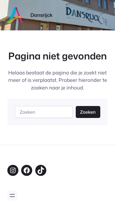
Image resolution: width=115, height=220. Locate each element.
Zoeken (88, 112)
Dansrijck (41, 14)
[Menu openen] (12, 195)
